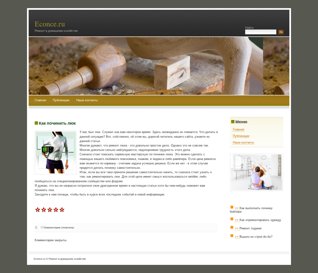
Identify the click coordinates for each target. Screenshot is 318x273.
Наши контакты (87, 100)
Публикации (61, 100)
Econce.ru (50, 24)
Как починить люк (57, 123)
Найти (249, 27)
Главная (40, 100)
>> (237, 208)
